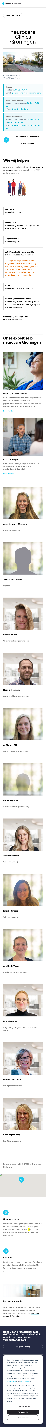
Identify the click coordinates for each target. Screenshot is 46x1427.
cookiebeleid (11, 1381)
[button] (21, 1180)
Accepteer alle (23, 1412)
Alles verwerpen (23, 1418)
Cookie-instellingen (23, 1406)
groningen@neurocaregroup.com (26, 93)
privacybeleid (25, 1381)
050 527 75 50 (20, 90)
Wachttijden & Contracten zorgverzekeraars (27, 140)
